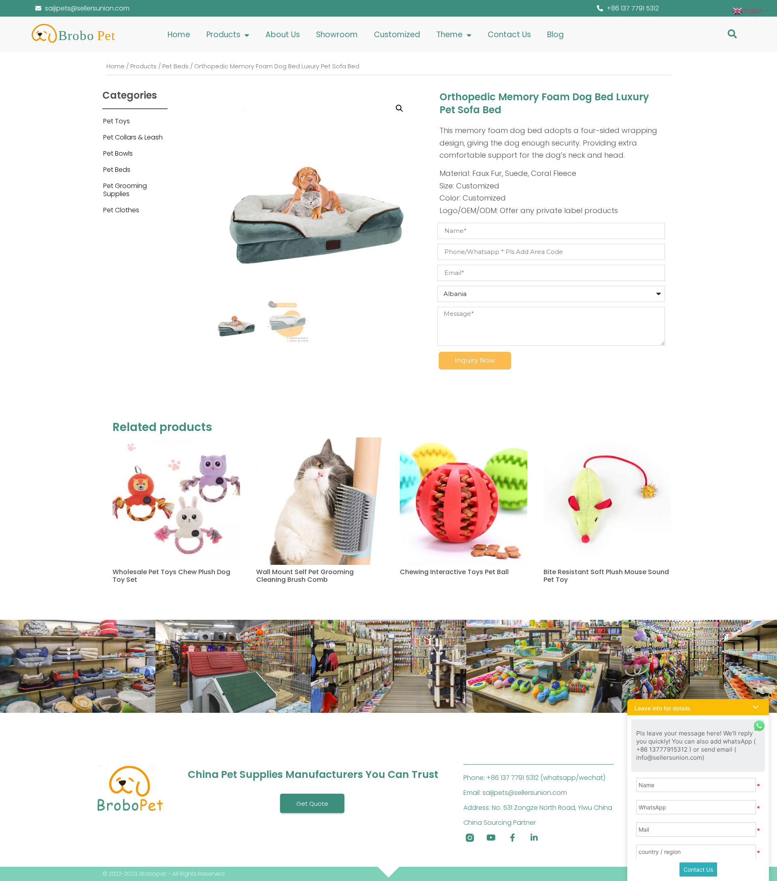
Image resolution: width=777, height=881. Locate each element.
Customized (397, 34)
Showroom (337, 34)
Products (223, 34)
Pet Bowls (118, 153)
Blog (555, 34)
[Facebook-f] (512, 837)
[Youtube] (491, 837)
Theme (449, 34)
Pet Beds (175, 66)
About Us (282, 34)
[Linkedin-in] (534, 837)
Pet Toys (116, 121)
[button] (732, 34)
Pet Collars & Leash (133, 137)
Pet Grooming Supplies (125, 190)
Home (179, 34)
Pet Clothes (121, 210)
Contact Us (509, 34)
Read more (128, 600)
